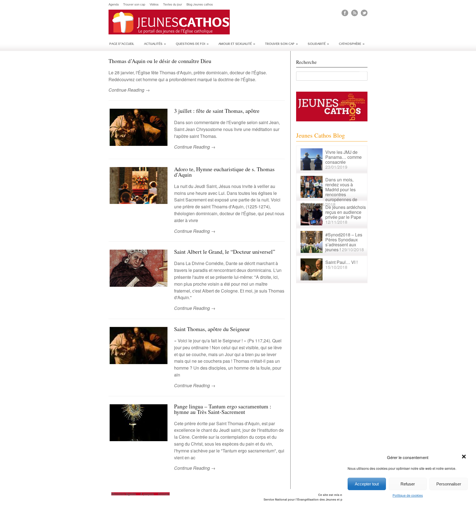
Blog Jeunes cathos (199, 4)
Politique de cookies (408, 495)
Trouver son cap (134, 4)
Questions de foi (192, 43)
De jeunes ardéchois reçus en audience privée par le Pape (345, 212)
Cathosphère (351, 43)
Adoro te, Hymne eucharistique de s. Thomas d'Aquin (224, 171)
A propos (147, 493)
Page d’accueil (121, 43)
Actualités (155, 43)
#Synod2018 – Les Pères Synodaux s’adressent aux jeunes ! (343, 242)
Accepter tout (367, 484)
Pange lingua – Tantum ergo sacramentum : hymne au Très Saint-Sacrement (222, 409)
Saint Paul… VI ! (341, 262)
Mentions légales (123, 493)
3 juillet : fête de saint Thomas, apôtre (216, 110)
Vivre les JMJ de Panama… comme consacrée (343, 157)
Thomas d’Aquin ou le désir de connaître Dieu (160, 61)
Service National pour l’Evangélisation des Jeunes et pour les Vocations (315, 499)
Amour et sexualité (236, 43)
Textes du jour (172, 4)
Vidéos (154, 4)
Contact (164, 493)
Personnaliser (448, 484)
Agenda (114, 4)
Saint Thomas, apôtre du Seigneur (212, 329)
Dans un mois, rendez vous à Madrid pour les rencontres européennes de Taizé (329, 192)
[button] (464, 457)
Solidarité (318, 43)
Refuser (408, 484)
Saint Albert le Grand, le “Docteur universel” (224, 251)
